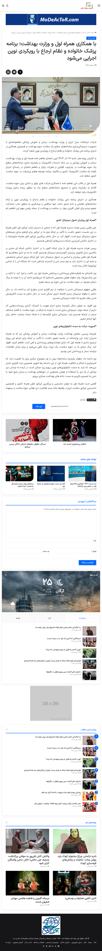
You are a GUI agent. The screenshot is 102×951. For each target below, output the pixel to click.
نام (94, 540)
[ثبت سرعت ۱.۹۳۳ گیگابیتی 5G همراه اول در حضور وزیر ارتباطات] (82, 473)
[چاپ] (8, 72)
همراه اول (82, 400)
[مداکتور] (51, 19)
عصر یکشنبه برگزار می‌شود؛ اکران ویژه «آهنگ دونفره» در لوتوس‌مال (57, 803)
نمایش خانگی (65, 942)
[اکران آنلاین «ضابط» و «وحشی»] (74, 883)
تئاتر (85, 942)
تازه (49, 618)
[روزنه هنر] (87, 6)
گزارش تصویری (18, 942)
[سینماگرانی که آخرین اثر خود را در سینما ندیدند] (89, 642)
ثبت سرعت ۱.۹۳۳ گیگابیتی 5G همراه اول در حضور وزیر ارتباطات (83, 485)
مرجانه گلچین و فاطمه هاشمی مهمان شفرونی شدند (30, 900)
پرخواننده (82, 618)
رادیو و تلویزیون (76, 942)
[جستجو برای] (3, 6)
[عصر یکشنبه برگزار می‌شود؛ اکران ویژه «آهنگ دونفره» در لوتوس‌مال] (89, 807)
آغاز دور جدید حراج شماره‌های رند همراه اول (51, 485)
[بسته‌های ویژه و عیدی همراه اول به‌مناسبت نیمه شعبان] (19, 473)
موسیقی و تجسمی (52, 942)
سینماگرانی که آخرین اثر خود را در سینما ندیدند (64, 638)
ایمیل (93, 551)
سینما (90, 942)
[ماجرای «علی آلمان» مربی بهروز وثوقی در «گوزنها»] (89, 675)
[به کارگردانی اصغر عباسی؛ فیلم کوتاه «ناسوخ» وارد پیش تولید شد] (89, 631)
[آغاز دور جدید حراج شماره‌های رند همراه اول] (51, 473)
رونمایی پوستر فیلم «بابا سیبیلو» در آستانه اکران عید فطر (61, 792)
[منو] (99, 6)
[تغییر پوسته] (7, 6)
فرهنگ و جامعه (39, 942)
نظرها (18, 618)
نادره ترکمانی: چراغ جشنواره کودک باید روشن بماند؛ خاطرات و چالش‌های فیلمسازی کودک (77, 859)
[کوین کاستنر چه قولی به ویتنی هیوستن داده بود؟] (89, 653)
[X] (20, 72)
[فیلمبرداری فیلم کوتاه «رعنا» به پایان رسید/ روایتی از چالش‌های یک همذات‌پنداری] (89, 664)
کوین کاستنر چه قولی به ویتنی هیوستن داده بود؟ (63, 649)
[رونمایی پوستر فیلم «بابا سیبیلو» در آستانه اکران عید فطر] (89, 796)
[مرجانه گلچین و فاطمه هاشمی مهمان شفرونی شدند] (27, 883)
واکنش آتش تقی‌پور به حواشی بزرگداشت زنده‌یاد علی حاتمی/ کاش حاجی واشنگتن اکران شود (28, 859)
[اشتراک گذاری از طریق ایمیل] (14, 72)
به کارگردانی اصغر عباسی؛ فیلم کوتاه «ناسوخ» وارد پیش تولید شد (58, 627)
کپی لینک (38, 406)
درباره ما (8, 942)
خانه (93, 32)
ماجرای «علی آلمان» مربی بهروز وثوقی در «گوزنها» (63, 672)
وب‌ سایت (46, 551)
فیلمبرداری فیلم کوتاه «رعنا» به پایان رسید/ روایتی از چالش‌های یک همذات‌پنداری (52, 660)
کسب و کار (86, 32)
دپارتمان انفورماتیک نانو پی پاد (23, 938)
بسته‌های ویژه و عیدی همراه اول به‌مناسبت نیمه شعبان (22, 485)
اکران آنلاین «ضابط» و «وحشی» (80, 898)
